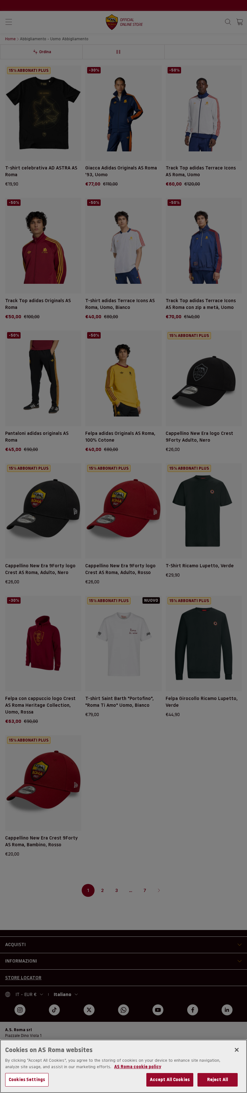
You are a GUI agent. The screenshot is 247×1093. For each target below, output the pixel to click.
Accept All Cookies (170, 1079)
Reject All (217, 1079)
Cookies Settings (27, 1079)
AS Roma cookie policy (137, 1066)
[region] (123, 1066)
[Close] (237, 1050)
